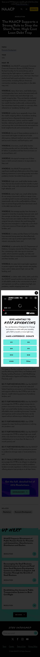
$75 (28, 348)
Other (28, 361)
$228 (28, 355)
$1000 (11, 361)
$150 (11, 355)
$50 (11, 348)
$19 (11, 342)
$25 (28, 342)
